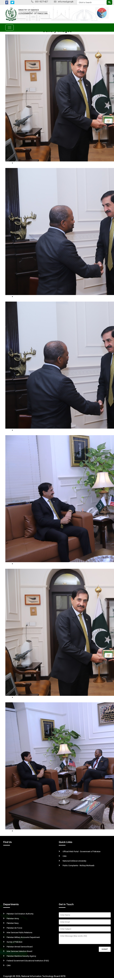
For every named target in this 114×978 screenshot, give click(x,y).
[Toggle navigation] (9, 28)
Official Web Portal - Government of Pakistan (81, 851)
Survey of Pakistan (14, 942)
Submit (105, 949)
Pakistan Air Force (14, 928)
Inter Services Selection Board (19, 951)
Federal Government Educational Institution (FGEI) (28, 961)
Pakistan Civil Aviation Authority (20, 914)
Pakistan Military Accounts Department (23, 937)
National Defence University (74, 861)
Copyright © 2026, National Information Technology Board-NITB (34, 976)
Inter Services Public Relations (19, 932)
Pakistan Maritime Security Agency (21, 956)
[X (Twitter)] (12, 2)
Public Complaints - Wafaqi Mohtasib (78, 865)
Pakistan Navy (13, 923)
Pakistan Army (13, 918)
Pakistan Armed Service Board (20, 947)
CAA (64, 856)
